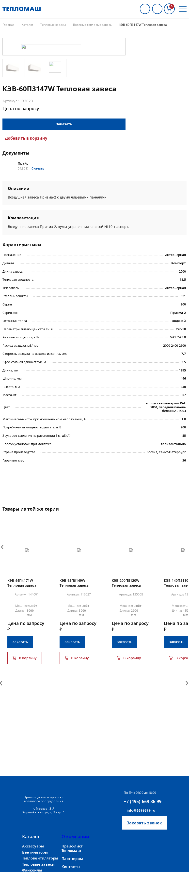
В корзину (28, 658)
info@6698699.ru (141, 810)
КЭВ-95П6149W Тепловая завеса (74, 583)
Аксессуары (33, 846)
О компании (75, 836)
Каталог (27, 25)
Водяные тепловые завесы (92, 25)
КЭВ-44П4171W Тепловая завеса (21, 583)
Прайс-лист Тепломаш (72, 848)
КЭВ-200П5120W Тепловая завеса (126, 583)
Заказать (64, 124)
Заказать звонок (144, 823)
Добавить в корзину (26, 138)
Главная (8, 25)
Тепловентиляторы (40, 858)
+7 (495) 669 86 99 (143, 801)
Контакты (71, 866)
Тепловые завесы (53, 25)
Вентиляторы (35, 852)
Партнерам (72, 858)
